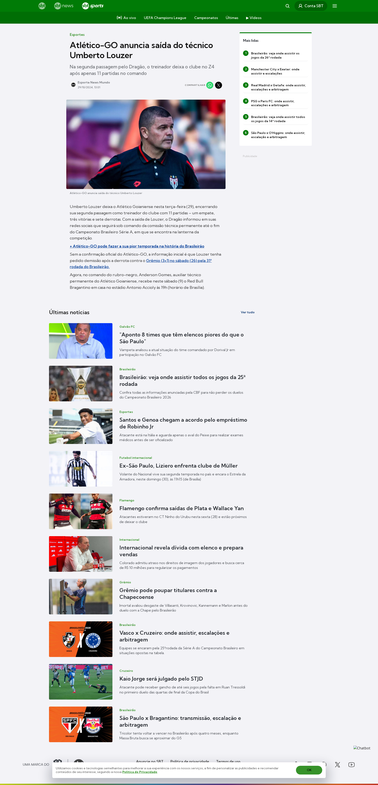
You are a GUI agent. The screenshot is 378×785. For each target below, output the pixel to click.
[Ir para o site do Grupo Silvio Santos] (45, 764)
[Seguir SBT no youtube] (351, 764)
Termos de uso (228, 761)
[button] (152, 341)
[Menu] (335, 6)
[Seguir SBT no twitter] (337, 764)
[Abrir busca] (287, 6)
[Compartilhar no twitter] (218, 85)
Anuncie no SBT (149, 761)
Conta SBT (314, 5)
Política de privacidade (189, 761)
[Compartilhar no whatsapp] (209, 85)
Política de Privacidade (139, 772)
